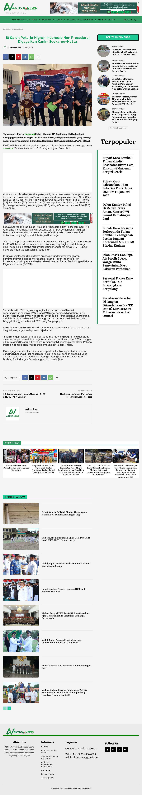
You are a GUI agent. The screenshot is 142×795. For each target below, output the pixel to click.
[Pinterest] (18, 57)
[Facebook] (6, 57)
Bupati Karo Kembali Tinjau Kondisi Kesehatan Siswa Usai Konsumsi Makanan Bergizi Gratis (125, 67)
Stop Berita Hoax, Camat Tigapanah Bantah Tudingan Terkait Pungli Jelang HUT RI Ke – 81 (124, 100)
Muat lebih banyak (117, 128)
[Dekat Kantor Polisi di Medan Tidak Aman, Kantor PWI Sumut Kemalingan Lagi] (21, 513)
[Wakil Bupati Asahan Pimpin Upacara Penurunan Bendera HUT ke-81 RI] (21, 641)
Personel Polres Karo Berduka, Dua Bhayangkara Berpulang (118, 284)
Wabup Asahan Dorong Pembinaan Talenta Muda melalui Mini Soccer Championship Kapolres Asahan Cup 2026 (64, 692)
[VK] (25, 57)
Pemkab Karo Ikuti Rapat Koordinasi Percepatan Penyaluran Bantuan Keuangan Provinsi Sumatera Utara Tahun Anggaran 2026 (125, 471)
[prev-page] (5, 708)
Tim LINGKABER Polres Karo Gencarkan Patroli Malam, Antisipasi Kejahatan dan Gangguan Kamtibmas (98, 470)
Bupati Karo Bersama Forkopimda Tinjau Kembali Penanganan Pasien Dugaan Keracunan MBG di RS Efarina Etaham (125, 84)
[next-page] (9, 708)
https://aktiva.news (32, 412)
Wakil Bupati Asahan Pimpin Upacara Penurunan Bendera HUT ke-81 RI (61, 641)
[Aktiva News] (5, 47)
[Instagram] (113, 749)
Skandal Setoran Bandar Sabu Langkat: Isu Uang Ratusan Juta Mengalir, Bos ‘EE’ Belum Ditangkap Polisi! (125, 117)
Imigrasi (30, 134)
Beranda (6, 29)
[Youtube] (125, 749)
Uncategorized (17, 29)
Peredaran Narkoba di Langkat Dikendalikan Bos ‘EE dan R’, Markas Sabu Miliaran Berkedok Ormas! (118, 306)
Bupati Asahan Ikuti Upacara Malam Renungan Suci (66, 667)
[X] (12, 57)
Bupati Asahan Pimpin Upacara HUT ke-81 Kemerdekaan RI (64, 590)
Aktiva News (15, 47)
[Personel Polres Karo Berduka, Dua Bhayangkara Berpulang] (16, 456)
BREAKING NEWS (118, 46)
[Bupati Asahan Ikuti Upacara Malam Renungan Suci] (21, 666)
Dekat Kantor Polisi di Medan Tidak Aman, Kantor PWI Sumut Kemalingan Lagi (117, 211)
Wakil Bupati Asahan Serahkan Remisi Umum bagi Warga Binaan (66, 564)
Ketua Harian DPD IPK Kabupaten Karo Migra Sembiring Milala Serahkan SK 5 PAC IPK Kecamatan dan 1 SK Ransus (71, 470)
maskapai (8, 148)
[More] (38, 57)
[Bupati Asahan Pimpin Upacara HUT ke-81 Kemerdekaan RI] (21, 590)
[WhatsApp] (31, 57)
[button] (131, 19)
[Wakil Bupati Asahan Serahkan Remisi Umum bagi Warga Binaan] (21, 564)
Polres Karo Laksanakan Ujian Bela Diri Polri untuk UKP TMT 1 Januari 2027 (124, 52)
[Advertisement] (47, 172)
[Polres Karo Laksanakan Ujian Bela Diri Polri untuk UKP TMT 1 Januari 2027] (103, 51)
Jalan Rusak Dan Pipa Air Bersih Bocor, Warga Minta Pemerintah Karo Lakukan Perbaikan (118, 262)
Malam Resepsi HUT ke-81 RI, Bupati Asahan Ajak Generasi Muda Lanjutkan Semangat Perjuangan (65, 616)
